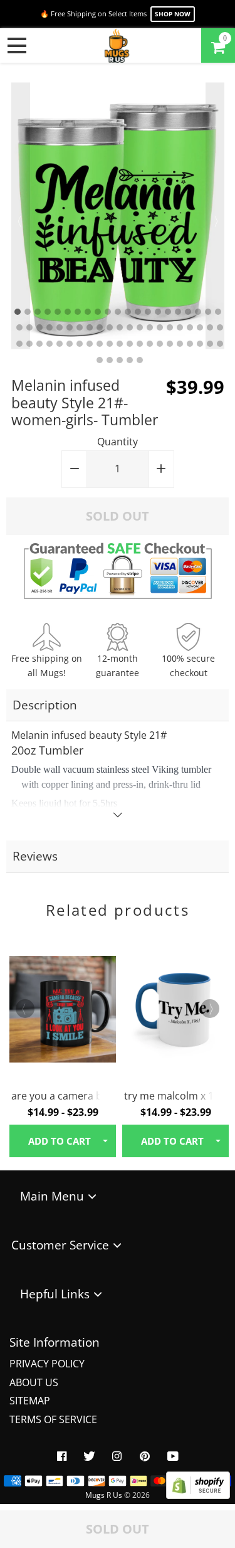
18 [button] (188, 312)
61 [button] (200, 344)
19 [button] (198, 312)
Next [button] (215, 215)
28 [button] (79, 327)
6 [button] (68, 312)
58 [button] (170, 344)
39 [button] (190, 327)
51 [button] (100, 344)
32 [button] (120, 327)
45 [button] (39, 344)
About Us (33, 1382)
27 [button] (69, 327)
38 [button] (180, 327)
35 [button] (150, 327)
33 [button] (130, 327)
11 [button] (118, 312)
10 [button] (108, 312)
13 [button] (138, 312)
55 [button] (140, 344)
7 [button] (78, 312)
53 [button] (120, 344)
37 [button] (170, 327)
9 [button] (98, 312)
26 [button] (59, 327)
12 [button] (128, 312)
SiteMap (29, 1401)
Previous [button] (20, 215)
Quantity (117, 441)
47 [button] (59, 344)
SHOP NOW (173, 13)
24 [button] (39, 327)
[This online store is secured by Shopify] (198, 1495)
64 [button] (100, 360)
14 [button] (148, 312)
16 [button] (168, 312)
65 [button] (110, 360)
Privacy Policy (47, 1363)
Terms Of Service (53, 1419)
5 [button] (58, 312)
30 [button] (100, 327)
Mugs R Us (103, 1495)
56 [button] (150, 344)
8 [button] (88, 312)
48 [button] (69, 344)
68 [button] (140, 360)
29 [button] (89, 327)
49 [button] (79, 344)
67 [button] (130, 360)
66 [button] (120, 360)
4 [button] (47, 312)
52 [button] (110, 344)
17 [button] (178, 312)
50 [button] (89, 344)
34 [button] (140, 327)
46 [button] (49, 344)
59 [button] (180, 344)
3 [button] (37, 312)
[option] (117, 215)
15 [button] (158, 312)
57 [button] (160, 344)
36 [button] (160, 327)
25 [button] (49, 327)
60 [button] (190, 344)
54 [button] (130, 344)
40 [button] (200, 327)
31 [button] (110, 327)
